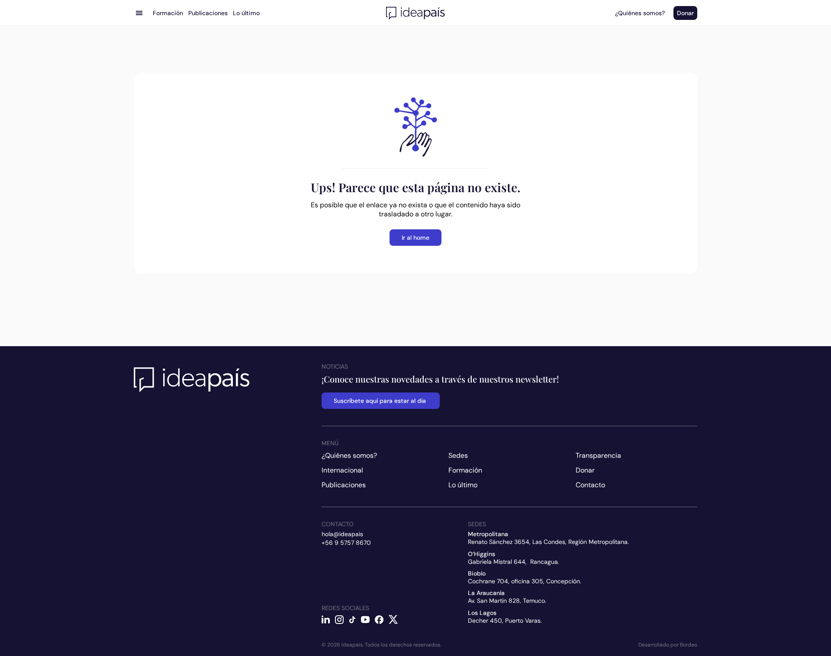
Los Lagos (482, 613)
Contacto (590, 484)
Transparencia (598, 455)
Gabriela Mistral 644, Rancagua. (513, 562)
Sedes (458, 455)
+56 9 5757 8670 (346, 543)
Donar (585, 470)
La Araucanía (486, 593)
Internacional (342, 470)
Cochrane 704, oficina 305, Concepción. (524, 581)
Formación (465, 470)
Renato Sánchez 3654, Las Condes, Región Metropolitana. (548, 542)
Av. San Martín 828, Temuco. (507, 601)
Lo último (462, 484)
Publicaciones (344, 484)
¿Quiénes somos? (349, 455)
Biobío (477, 573)
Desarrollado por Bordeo (667, 644)
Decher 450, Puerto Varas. (505, 620)
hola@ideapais (342, 534)
